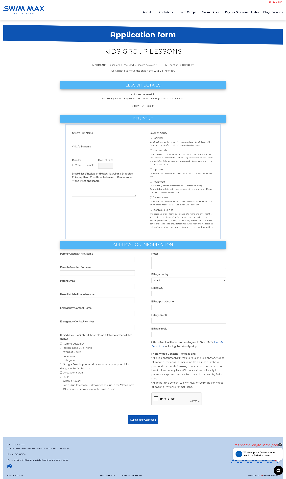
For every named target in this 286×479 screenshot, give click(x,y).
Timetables (165, 12)
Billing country (159, 274)
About (147, 12)
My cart (277, 2)
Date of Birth (105, 160)
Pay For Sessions (236, 12)
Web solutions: (263, 475)
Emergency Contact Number (77, 321)
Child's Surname (81, 146)
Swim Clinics (210, 12)
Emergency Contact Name (76, 307)
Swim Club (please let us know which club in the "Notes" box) (99, 385)
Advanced (159, 181)
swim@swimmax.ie (29, 460)
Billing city (157, 287)
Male (78, 165)
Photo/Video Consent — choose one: (173, 353)
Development (161, 197)
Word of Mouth (72, 351)
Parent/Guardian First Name (76, 253)
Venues (277, 12)
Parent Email (67, 280)
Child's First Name (82, 132)
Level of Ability (158, 132)
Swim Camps (187, 12)
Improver (158, 169)
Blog (266, 12)
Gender (76, 160)
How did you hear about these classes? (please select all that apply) (96, 337)
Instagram (69, 360)
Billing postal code (162, 301)
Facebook (69, 356)
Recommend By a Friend (77, 347)
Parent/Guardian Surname (75, 267)
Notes (154, 253)
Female (90, 165)
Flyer (66, 376)
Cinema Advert (71, 380)
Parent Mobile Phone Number (77, 294)
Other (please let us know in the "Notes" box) (89, 389)
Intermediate (160, 150)
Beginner (158, 137)
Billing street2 (159, 328)
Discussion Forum (73, 372)
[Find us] (10, 465)
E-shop (256, 12)
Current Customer (73, 343)
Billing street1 (159, 315)
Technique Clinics (163, 209)
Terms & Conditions (131, 475)
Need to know (108, 475)
